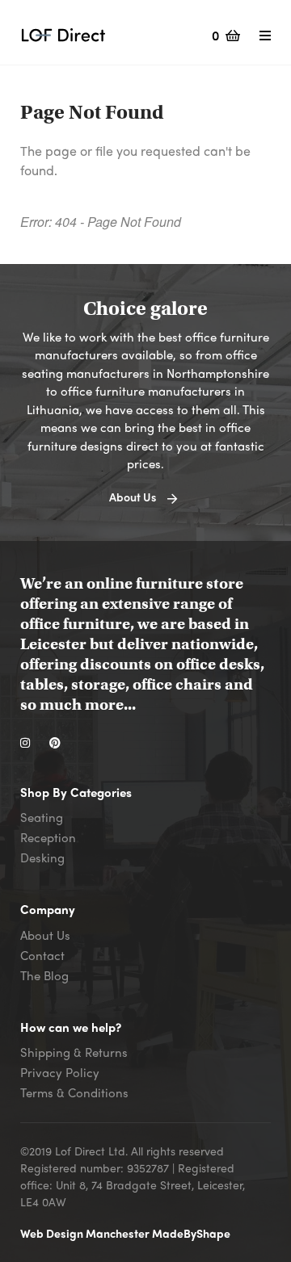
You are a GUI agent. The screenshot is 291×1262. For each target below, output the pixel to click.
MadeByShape (191, 1233)
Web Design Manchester (86, 1233)
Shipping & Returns (74, 1052)
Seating (41, 817)
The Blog (44, 975)
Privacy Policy (59, 1072)
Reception (48, 837)
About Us (45, 935)
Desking (42, 857)
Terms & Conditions (74, 1092)
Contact (42, 955)
